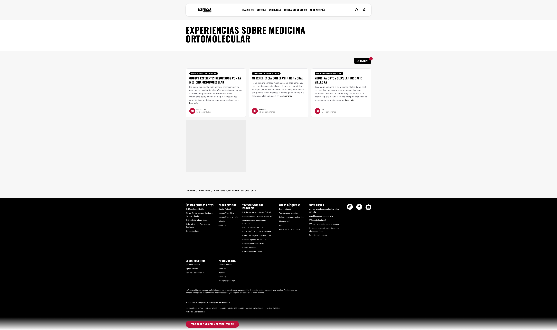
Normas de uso (211, 308)
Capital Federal (224, 209)
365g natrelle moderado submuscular (324, 224)
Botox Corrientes (249, 247)
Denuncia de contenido (195, 273)
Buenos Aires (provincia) (228, 217)
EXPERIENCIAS (275, 9)
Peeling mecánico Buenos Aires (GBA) (257, 216)
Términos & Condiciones (195, 312)
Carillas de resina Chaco (252, 252)
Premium (222, 269)
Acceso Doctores (225, 264)
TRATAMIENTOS (248, 9)
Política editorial (273, 308)
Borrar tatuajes (285, 209)
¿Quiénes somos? (193, 264)
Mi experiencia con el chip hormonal (277, 78)
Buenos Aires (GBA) (226, 213)
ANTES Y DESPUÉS (317, 9)
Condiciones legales (254, 308)
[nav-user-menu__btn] (364, 10)
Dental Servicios (192, 231)
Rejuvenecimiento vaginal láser (292, 217)
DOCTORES (261, 9)
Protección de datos (194, 308)
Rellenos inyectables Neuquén (254, 239)
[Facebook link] (359, 207)
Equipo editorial (192, 269)
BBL (281, 225)
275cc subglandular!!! (317, 220)
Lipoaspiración (285, 221)
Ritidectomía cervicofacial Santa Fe (256, 231)
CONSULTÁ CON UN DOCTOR (295, 9)
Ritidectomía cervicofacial (289, 229)
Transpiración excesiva (288, 213)
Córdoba (221, 221)
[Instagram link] (350, 207)
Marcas (221, 273)
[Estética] (205, 10)
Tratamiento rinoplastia (318, 235)
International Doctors (226, 281)
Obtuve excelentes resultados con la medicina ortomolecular (215, 80)
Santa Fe (222, 225)
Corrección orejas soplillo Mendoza (256, 235)
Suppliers (222, 277)
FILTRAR (365, 60)
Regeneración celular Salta (253, 243)
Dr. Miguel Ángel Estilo (195, 209)
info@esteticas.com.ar (220, 302)
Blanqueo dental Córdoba (252, 227)
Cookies (222, 308)
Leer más (193, 103)
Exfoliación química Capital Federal (256, 212)
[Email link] (368, 207)
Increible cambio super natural (321, 216)
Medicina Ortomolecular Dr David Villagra (338, 80)
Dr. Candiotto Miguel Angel (196, 220)
